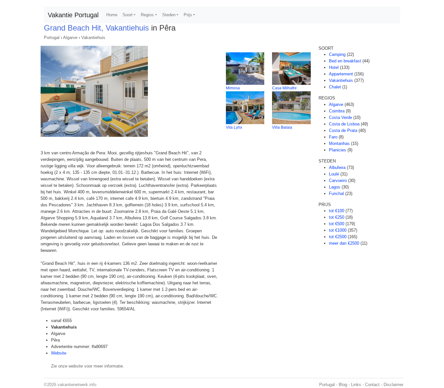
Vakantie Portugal (73, 15)
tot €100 (336, 210)
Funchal (336, 193)
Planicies (337, 150)
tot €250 (336, 217)
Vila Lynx (234, 127)
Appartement (341, 73)
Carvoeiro (338, 180)
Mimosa (233, 88)
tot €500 (336, 223)
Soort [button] (128, 14)
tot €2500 (337, 236)
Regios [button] (147, 14)
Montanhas (339, 143)
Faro (333, 137)
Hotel (334, 67)
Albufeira (337, 167)
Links (356, 384)
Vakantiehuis (93, 37)
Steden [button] (169, 14)
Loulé (334, 174)
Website (58, 353)
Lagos (334, 187)
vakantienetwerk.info (77, 384)
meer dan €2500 (344, 243)
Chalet (335, 86)
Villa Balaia (282, 127)
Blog (343, 384)
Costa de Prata (343, 130)
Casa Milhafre (284, 88)
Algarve (70, 37)
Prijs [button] (188, 14)
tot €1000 (337, 230)
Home (111, 14)
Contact (372, 384)
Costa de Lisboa (344, 124)
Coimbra (337, 111)
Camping (337, 54)
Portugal (51, 37)
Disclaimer (393, 384)
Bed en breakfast (345, 60)
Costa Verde (340, 117)
